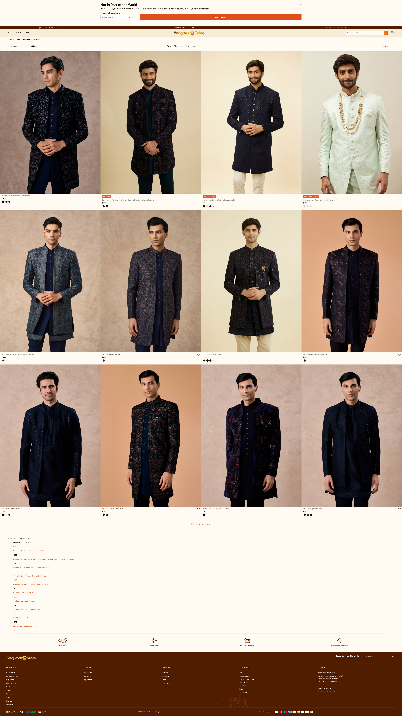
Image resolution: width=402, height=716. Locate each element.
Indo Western (10, 687)
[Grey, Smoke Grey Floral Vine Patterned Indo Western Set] (308, 206)
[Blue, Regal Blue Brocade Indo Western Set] (304, 360)
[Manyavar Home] (189, 33)
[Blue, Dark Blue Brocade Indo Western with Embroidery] (3, 360)
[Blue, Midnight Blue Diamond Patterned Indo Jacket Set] (204, 206)
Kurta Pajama (10, 672)
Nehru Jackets (11, 683)
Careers (164, 680)
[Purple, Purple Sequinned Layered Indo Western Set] (210, 206)
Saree (8, 697)
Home (12, 40)
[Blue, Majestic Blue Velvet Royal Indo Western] (204, 514)
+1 (12, 202)
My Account (88, 680)
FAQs (242, 672)
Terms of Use (244, 686)
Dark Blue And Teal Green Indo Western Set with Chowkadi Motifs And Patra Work (128, 200)
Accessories (10, 705)
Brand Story (166, 676)
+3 (213, 206)
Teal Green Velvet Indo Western (112, 509)
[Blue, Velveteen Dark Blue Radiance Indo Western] (3, 201)
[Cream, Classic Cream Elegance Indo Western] (6, 515)
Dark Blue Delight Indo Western (313, 509)
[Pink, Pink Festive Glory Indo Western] (311, 206)
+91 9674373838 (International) (328, 679)
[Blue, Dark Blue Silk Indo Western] (103, 360)
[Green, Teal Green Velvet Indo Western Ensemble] (6, 202)
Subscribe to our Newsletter (348, 656)
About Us (165, 672)
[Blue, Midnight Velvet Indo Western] (204, 360)
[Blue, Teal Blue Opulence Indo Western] (308, 515)
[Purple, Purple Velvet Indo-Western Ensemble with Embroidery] (107, 515)
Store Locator (166, 683)
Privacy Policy (244, 689)
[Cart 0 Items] (394, 33)
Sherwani (9, 690)
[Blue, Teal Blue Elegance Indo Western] (9, 515)
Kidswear (9, 701)
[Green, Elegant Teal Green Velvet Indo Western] (210, 360)
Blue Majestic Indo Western (11, 509)
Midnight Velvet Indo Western (212, 354)
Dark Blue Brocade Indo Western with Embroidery (18, 354)
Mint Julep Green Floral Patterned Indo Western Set (320, 200)
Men (18, 40)
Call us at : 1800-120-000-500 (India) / (330, 676)
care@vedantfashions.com (326, 672)
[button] (10, 32)
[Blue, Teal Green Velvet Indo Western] (103, 514)
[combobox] (367, 33)
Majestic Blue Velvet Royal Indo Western (216, 509)
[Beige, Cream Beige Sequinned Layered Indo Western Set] (207, 206)
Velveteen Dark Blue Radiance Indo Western (16, 196)
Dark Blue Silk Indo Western (111, 354)
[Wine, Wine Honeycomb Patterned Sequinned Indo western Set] (207, 360)
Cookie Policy (244, 693)
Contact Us (87, 676)
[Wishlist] (98, 195)
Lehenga (9, 694)
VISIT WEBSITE (221, 17)
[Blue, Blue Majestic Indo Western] (3, 514)
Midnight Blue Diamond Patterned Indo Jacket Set (219, 200)
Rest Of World (13, 712)
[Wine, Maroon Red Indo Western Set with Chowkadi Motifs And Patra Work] (107, 206)
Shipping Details (245, 676)
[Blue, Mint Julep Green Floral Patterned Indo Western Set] (304, 206)
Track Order (88, 672)
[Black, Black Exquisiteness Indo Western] (311, 515)
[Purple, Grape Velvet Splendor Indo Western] (9, 202)
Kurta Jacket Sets (11, 676)
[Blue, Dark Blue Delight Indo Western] (304, 514)
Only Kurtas (10, 680)
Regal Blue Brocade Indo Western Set (315, 354)
